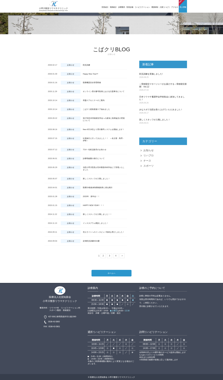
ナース (147, 160)
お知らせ (148, 150)
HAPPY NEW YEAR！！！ (93, 205)
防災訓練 (86, 65)
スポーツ (148, 165)
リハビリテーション (142, 7)
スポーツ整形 (55, 310)
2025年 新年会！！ (91, 196)
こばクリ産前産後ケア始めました (96, 109)
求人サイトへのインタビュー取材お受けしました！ (103, 232)
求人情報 (182, 4)
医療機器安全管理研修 (92, 82)
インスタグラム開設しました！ (95, 223)
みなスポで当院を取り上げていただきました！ (161, 109)
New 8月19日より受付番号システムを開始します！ (103, 129)
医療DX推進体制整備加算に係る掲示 (97, 187)
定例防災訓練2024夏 (91, 241)
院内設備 (129, 7)
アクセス (174, 7)
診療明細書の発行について (94, 158)
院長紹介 (105, 7)
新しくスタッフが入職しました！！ (97, 214)
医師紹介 (113, 7)
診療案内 (121, 7)
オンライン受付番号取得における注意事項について (103, 91)
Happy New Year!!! (90, 74)
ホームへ (111, 273)
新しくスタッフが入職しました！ (96, 179)
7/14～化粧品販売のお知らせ (94, 149)
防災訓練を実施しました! (150, 74)
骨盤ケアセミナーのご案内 (94, 100)
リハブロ (148, 155)
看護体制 (154, 7)
